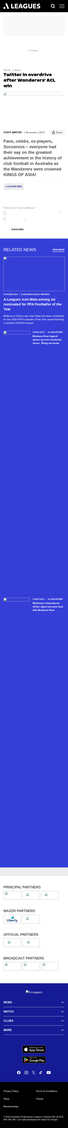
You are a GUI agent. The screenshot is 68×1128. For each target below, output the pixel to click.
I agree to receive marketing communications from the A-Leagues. (35, 219)
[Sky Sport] (49, 966)
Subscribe (17, 229)
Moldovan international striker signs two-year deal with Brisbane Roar (48, 606)
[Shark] (49, 895)
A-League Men (14, 186)
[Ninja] (31, 895)
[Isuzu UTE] (12, 895)
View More (58, 250)
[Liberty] (12, 919)
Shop (6, 1098)
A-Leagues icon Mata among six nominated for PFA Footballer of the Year (32, 304)
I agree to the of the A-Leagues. (34, 213)
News (17, 70)
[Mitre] (12, 943)
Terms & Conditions (46, 1091)
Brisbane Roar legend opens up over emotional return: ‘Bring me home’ (47, 339)
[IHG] (31, 943)
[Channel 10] (12, 966)
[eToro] (31, 919)
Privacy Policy (30, 213)
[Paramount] (31, 966)
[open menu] (62, 6)
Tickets (39, 1098)
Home (6, 70)
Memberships (10, 1106)
